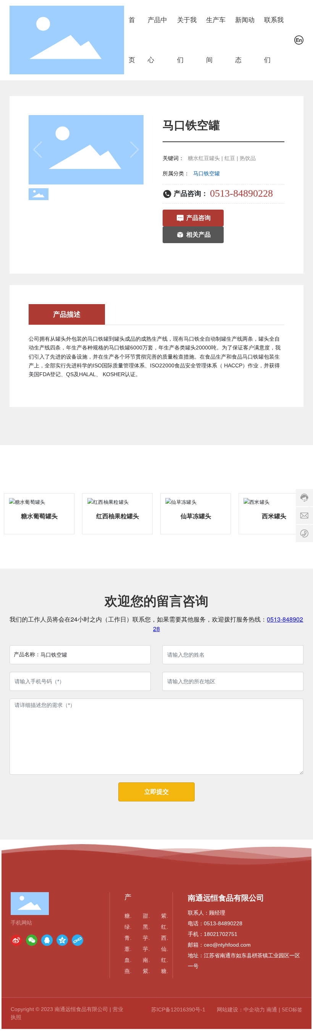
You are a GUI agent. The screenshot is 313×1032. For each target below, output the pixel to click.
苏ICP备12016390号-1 (178, 1009)
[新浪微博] (16, 940)
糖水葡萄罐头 (39, 516)
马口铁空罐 (206, 173)
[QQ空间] (62, 940)
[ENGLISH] (298, 40)
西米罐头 (274, 516)
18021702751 (220, 934)
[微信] (31, 940)
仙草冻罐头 (196, 516)
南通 (271, 1009)
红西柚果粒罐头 (117, 516)
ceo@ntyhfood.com (227, 945)
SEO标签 (292, 1010)
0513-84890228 (241, 193)
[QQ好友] (47, 940)
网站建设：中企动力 (241, 1009)
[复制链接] (77, 940)
